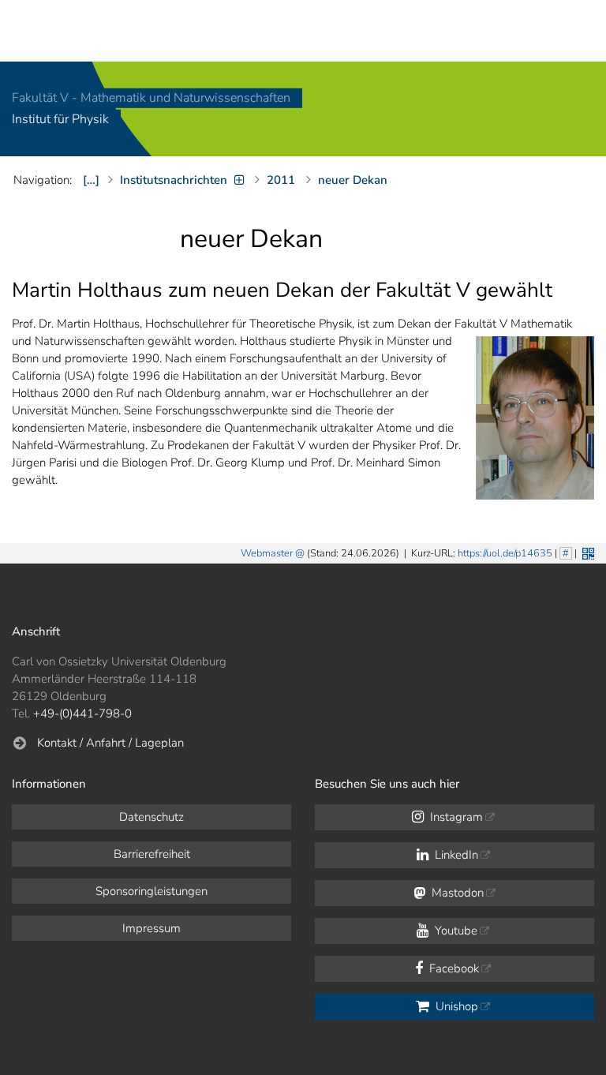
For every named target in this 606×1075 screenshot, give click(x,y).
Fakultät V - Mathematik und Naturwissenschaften (151, 98)
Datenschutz (151, 817)
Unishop (455, 1006)
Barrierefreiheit (152, 854)
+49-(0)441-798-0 (82, 713)
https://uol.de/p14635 (505, 553)
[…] (91, 180)
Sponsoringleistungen (151, 891)
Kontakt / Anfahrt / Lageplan (110, 743)
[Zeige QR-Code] (586, 552)
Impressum (151, 928)
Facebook (452, 968)
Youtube (454, 930)
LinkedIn (455, 855)
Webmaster (267, 553)
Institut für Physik (60, 120)
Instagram (455, 817)
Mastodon (456, 893)
